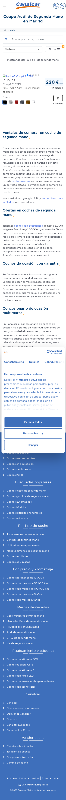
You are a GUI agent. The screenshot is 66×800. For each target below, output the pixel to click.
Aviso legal (12, 778)
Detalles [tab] (34, 361)
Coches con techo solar (21, 686)
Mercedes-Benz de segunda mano (27, 621)
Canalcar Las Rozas (18, 730)
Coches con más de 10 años (23, 599)
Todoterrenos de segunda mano (26, 534)
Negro (6, 97)
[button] (56, 6)
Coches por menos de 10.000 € (25, 577)
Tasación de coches (18, 751)
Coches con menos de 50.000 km (27, 583)
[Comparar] (58, 98)
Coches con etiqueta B (20, 670)
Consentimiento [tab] (14, 361)
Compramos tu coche (20, 757)
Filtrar (56, 48)
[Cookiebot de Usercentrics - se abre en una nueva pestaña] (47, 352)
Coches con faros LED (20, 675)
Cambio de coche (17, 762)
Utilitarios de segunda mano (24, 545)
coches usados (21, 181)
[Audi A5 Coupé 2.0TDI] (33, 76)
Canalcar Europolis (18, 724)
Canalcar (12, 702)
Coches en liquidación (20, 463)
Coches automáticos (19, 501)
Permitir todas (33, 421)
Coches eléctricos (17, 518)
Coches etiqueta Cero (20, 664)
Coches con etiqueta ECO (22, 659)
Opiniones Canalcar (19, 713)
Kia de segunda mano (20, 643)
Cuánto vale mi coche (20, 746)
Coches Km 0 (15, 474)
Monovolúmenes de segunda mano (28, 550)
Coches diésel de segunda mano (26, 490)
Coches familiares (17, 556)
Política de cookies (50, 778)
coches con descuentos (28, 225)
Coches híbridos (16, 507)
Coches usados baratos (21, 458)
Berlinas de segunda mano (23, 539)
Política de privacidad (29, 778)
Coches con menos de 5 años (24, 594)
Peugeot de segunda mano (23, 626)
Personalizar (31, 433)
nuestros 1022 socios (32, 379)
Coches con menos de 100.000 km (28, 588)
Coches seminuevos (19, 469)
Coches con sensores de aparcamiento (30, 681)
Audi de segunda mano (21, 632)
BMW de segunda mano (21, 637)
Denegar (33, 444)
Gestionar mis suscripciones (35, 785)
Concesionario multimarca (23, 708)
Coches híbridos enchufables (24, 512)
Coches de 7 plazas (18, 561)
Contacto (12, 719)
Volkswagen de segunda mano (25, 615)
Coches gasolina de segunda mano (28, 496)
